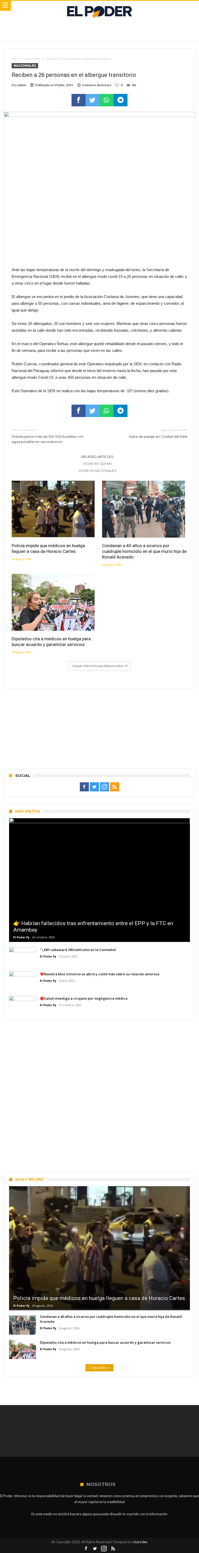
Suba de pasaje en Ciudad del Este (158, 433)
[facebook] (79, 100)
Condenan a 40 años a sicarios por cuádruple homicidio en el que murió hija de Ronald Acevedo (144, 551)
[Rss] (114, 787)
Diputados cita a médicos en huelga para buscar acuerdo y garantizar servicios (51, 641)
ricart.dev (140, 1542)
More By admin (97, 464)
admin (22, 85)
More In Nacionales (98, 471)
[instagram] (104, 787)
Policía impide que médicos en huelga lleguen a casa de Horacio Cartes (48, 548)
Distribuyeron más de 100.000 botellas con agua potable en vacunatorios (47, 436)
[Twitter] (94, 787)
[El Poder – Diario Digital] (99, 6)
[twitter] (93, 100)
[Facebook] (84, 787)
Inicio (15, 59)
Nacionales (32, 59)
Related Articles (97, 457)
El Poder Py (21, 937)
